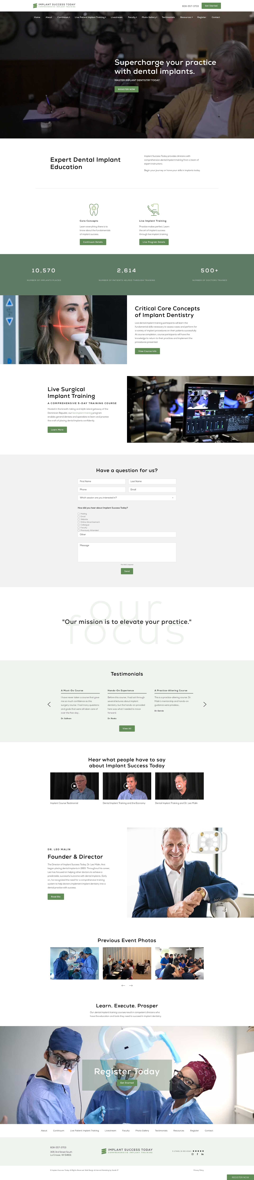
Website (84, 519)
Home (37, 17)
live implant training (82, 413)
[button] (192, 1154)
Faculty (132, 17)
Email (83, 516)
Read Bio (56, 896)
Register (201, 17)
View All (127, 728)
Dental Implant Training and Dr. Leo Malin (176, 803)
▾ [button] (69, 17)
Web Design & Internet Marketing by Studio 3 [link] (102, 1170)
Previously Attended (90, 530)
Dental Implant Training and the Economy (124, 803)
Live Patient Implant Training (90, 17)
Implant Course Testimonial (64, 803)
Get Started (211, 5)
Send (127, 571)
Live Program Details (154, 242)
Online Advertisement (90, 522)
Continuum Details (93, 242)
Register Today (127, 1071)
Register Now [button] (240, 1177)
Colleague (85, 525)
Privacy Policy (199, 1170)
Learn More (57, 429)
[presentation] (49, 704)
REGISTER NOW (126, 89)
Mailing (84, 514)
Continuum (63, 17)
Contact (216, 17)
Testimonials (168, 17)
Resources (185, 17)
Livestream (117, 17)
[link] (58, 1147)
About (49, 17)
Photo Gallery (149, 17)
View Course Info (147, 351)
